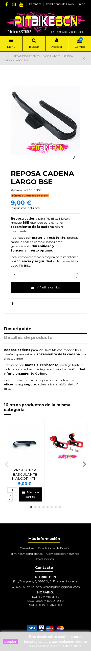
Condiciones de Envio (60, 4)
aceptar (10, 641)
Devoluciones (44, 559)
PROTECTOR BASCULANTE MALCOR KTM (24, 474)
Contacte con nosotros (62, 554)
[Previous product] (84, 58)
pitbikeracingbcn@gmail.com (58, 587)
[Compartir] (13, 303)
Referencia (18, 190)
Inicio (81, 4)
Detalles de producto (28, 337)
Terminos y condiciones (25, 554)
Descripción (18, 329)
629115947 (23, 587)
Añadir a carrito (48, 287)
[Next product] (86, 58)
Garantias (35, 4)
